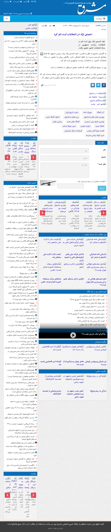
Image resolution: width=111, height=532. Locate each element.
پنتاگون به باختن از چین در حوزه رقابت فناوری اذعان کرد (22, 223)
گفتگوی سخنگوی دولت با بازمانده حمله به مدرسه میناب (21, 365)
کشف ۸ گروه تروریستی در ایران (23, 125)
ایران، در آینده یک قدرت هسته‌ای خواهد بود (21, 104)
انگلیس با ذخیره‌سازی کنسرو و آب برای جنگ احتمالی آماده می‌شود (22, 466)
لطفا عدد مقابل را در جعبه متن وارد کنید (91, 181)
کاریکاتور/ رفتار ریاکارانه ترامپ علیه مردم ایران (21, 211)
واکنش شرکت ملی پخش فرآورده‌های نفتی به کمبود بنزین (74, 257)
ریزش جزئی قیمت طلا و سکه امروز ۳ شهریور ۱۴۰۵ (86, 313)
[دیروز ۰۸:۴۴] (50, 269)
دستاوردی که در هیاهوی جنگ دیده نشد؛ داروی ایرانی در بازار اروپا (21, 447)
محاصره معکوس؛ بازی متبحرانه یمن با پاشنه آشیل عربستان (22, 378)
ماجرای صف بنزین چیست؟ (93, 334)
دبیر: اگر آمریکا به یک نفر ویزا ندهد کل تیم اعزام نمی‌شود (21, 204)
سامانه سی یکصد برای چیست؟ (23, 299)
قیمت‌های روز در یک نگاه (96, 291)
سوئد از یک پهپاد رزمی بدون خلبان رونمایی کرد (23, 268)
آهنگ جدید (99, 126)
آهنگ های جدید (73, 121)
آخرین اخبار (31, 182)
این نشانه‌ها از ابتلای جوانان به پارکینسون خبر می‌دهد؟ (7, 502)
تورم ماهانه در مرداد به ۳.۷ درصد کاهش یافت (21, 409)
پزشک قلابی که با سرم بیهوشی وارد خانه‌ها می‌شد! (14, 165)
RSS (32, 2)
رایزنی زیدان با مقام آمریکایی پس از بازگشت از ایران (23, 58)
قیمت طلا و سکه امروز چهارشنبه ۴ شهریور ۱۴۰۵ (87, 299)
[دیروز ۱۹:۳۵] (95, 245)
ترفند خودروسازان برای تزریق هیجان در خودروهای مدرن (88, 222)
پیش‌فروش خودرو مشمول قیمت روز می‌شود (60, 219)
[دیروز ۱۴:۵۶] (73, 352)
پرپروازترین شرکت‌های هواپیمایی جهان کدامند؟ (22, 217)
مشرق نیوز (86, 7)
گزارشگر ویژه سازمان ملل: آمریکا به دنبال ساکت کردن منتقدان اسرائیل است (21, 390)
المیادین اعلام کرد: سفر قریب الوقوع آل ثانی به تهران (21, 91)
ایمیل (103, 157)
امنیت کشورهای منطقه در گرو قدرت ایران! (19, 277)
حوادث (33, 138)
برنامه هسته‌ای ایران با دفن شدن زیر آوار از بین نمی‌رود (21, 317)
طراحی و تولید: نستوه (55, 528)
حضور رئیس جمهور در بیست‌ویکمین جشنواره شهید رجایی (75, 394)
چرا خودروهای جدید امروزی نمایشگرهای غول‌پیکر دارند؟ (47, 219)
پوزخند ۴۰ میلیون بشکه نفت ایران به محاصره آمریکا (23, 52)
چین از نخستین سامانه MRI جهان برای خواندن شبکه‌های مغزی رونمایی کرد (22, 281)
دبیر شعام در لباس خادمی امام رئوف (21, 63)
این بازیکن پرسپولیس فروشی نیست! (95, 363)
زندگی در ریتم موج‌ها (98, 391)
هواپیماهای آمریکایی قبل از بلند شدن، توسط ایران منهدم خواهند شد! (22, 72)
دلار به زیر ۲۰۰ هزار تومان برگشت (92, 306)
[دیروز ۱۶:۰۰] (73, 381)
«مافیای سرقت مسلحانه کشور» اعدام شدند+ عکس (51, 280)
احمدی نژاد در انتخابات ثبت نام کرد (73, 34)
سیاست (99, 18)
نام (104, 149)
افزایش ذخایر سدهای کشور (73, 279)
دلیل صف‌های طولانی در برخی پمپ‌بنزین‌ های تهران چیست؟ (96, 282)
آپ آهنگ (100, 112)
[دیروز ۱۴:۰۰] (50, 381)
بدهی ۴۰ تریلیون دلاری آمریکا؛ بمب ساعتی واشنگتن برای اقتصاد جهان (23, 288)
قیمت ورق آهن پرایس (95, 130)
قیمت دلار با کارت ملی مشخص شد (52, 256)
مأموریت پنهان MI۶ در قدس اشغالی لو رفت (22, 396)
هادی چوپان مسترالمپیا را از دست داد (73, 363)
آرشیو (25, 2)
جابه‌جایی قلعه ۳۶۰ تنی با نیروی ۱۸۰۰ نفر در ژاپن (20, 42)
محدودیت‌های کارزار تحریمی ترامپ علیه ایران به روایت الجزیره (21, 248)
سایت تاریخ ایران (71, 112)
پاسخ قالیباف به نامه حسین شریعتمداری (20, 77)
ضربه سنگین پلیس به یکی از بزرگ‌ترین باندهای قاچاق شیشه (20, 166)
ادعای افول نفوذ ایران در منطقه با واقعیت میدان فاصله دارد (21, 229)
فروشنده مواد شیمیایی (73, 130)
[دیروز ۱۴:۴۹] (95, 269)
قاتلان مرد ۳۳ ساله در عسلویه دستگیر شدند (7, 165)
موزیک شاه (87, 112)
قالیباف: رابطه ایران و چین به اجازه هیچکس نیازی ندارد (23, 403)
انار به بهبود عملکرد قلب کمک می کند (20, 499)
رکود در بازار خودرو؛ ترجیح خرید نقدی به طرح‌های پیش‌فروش (100, 220)
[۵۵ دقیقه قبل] (32, 152)
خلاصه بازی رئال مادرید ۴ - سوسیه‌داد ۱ (20, 257)
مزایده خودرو (85, 126)
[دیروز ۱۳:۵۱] (73, 269)
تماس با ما (16, 2)
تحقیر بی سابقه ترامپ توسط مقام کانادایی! (23, 98)
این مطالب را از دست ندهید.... (94, 234)
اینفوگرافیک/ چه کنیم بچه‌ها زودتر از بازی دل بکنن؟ (14, 501)
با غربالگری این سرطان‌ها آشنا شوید (21, 253)
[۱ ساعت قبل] (26, 152)
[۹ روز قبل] (46, 210)
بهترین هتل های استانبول (94, 117)
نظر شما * (102, 164)
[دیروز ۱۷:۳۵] (95, 352)
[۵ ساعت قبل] (95, 381)
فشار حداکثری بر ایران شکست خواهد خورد (22, 454)
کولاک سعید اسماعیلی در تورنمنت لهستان (19, 80)
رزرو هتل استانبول (71, 117)
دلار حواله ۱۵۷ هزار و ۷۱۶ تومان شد (91, 303)
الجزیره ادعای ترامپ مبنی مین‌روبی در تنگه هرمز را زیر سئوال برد (22, 352)
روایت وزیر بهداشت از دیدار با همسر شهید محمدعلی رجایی (22, 343)
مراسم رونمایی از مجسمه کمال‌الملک (51, 392)
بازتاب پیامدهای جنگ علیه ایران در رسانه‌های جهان (23, 310)
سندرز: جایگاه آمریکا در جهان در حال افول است (21, 419)
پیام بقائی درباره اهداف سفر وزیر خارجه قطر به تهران (21, 384)
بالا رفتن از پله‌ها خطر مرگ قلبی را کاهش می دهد (26, 504)
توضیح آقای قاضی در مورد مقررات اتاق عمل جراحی (22, 242)
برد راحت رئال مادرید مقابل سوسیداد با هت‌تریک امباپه (22, 262)
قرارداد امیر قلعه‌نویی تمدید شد (50, 363)
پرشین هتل (57, 121)
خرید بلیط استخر (69, 126)
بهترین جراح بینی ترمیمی (94, 121)
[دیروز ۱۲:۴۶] (50, 352)
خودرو (104, 197)
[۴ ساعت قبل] (32, 486)
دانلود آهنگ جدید (52, 117)
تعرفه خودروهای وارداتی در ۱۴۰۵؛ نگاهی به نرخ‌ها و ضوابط (74, 222)
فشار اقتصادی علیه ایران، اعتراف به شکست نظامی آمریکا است (23, 188)
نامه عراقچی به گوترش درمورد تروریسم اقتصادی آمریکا (22, 117)
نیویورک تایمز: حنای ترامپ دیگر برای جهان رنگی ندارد (21, 304)
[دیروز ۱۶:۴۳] (50, 245)
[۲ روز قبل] (100, 208)
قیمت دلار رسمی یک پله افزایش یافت (90, 321)
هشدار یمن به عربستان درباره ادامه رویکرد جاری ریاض (23, 359)
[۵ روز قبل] (73, 210)
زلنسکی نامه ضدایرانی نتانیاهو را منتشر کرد (98, 256)
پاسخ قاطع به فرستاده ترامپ (24, 37)
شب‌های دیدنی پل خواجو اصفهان (22, 442)
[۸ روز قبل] (60, 207)
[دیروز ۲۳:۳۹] (73, 335)
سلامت (33, 473)
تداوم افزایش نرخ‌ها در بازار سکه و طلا (90, 317)
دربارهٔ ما (7, 2)
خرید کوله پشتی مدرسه (95, 135)
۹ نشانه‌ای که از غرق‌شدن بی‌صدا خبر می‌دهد (26, 164)
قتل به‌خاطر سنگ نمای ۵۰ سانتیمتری (32, 163)
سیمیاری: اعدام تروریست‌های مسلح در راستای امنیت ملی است (22, 336)
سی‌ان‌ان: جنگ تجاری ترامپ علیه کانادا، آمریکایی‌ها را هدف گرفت (21, 236)
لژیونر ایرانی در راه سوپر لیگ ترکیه (22, 67)
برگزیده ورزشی (100, 341)
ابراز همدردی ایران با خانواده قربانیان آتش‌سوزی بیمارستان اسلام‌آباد (22, 431)
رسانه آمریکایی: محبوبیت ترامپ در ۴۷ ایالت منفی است (22, 425)
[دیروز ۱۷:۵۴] (73, 245)
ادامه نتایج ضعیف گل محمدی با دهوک (20, 129)
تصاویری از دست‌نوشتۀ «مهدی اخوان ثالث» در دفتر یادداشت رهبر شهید (22, 294)
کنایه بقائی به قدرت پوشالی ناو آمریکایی (20, 331)
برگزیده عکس (101, 371)
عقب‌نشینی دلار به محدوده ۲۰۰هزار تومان (89, 310)
